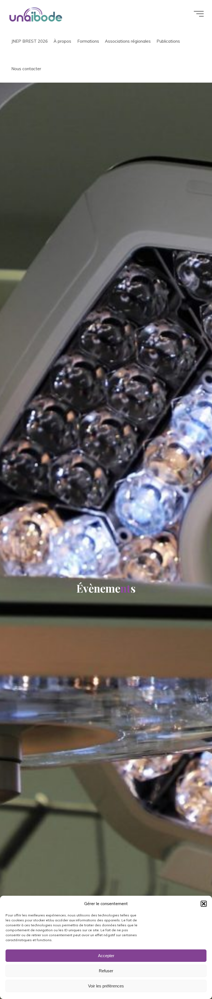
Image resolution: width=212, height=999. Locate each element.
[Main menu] (199, 14)
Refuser (106, 970)
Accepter (106, 955)
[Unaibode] (35, 13)
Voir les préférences (106, 986)
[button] (203, 903)
